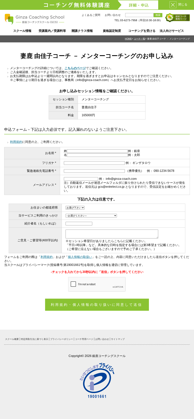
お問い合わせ (113, 14)
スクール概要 (12, 339)
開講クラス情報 (82, 30)
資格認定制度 (112, 30)
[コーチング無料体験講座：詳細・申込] (97, 5)
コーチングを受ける (142, 30)
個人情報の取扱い (80, 257)
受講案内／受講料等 (52, 30)
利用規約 (16, 141)
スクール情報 (22, 30)
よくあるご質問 (91, 14)
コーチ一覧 (139, 38)
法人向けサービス (172, 30)
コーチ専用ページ (84, 339)
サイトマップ (118, 339)
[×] (173, 4)
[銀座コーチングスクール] (34, 23)
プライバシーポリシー (61, 339)
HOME (128, 38)
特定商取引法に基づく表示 (34, 339)
